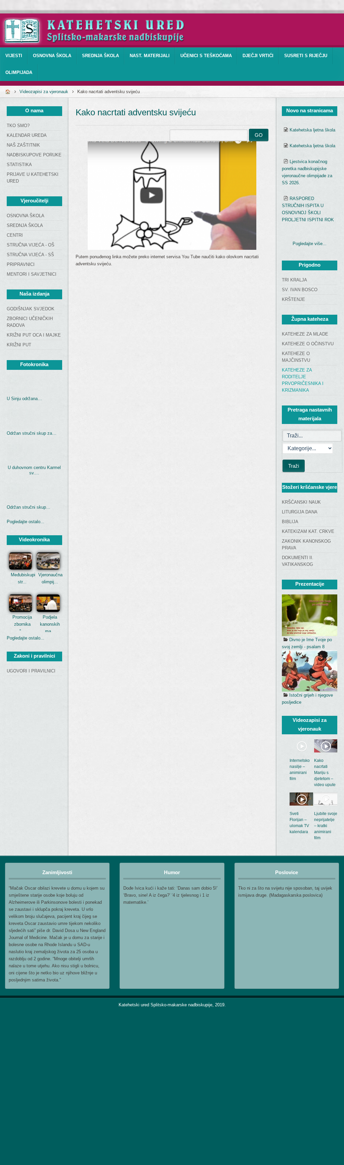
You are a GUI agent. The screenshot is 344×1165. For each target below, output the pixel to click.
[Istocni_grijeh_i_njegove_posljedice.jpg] (309, 671)
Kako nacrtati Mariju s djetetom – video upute (325, 772)
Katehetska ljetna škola (312, 129)
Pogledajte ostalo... (25, 521)
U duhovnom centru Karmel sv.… (34, 470)
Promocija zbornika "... (22, 624)
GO (259, 135)
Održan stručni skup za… (31, 433)
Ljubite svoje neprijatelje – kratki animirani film (325, 825)
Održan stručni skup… (28, 507)
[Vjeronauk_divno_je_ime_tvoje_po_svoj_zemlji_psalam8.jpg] (309, 615)
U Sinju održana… (24, 398)
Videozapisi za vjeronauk (43, 91)
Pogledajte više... (310, 243)
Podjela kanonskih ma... (50, 624)
